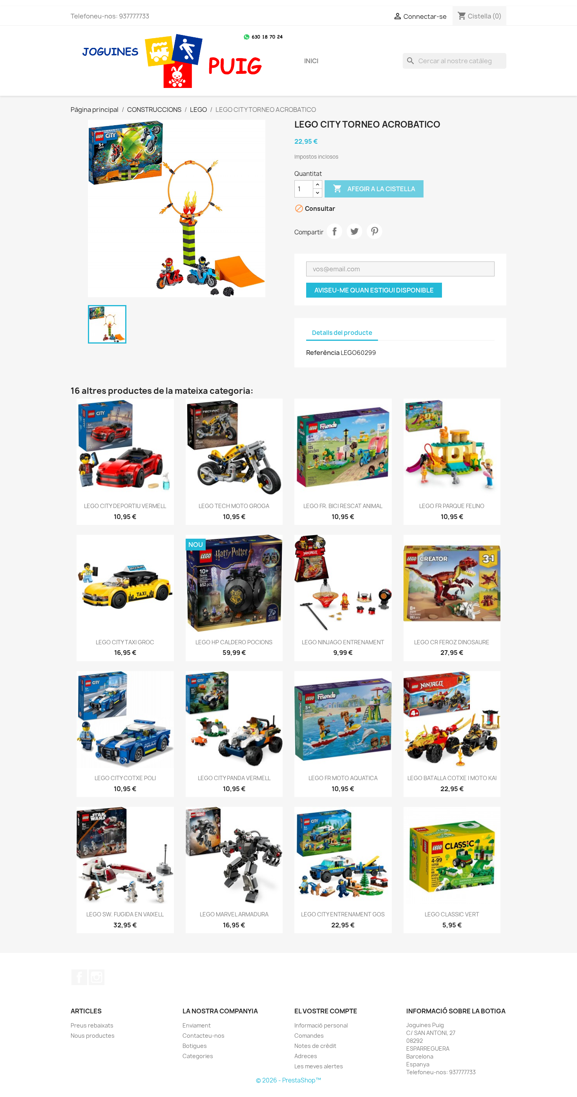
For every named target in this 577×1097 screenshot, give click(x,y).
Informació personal (321, 1025)
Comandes (309, 1035)
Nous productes (93, 1035)
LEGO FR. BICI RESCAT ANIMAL (342, 506)
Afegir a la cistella (374, 188)
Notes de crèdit (315, 1045)
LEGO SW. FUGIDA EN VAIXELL (125, 914)
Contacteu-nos (204, 1035)
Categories (198, 1056)
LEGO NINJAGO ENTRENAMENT (343, 642)
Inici (311, 61)
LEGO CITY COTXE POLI (125, 778)
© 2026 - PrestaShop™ (288, 1080)
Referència (323, 353)
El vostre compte (325, 1011)
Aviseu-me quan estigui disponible (374, 290)
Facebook (79, 977)
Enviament (197, 1025)
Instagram (96, 977)
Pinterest (374, 231)
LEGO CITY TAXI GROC (125, 642)
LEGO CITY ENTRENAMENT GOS (343, 914)
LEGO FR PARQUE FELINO (451, 506)
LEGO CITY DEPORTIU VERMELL (125, 506)
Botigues (195, 1045)
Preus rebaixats (92, 1025)
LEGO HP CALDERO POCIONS (233, 642)
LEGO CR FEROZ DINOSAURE (451, 642)
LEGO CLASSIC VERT (452, 914)
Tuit (354, 231)
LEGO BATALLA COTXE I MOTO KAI (452, 778)
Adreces (305, 1056)
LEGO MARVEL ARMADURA (234, 914)
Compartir (334, 231)
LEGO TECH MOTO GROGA (234, 506)
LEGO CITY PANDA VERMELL (234, 778)
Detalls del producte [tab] (342, 333)
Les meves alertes (318, 1066)
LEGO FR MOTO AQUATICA (343, 778)
